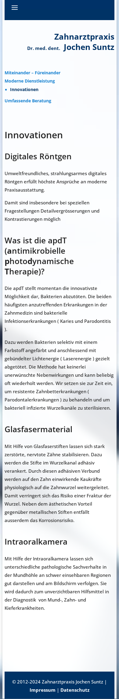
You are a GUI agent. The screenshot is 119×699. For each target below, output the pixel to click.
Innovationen (24, 89)
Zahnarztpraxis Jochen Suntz (70, 41)
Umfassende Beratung (28, 101)
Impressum (43, 690)
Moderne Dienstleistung (30, 81)
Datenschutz (74, 690)
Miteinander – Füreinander (32, 73)
